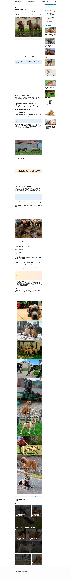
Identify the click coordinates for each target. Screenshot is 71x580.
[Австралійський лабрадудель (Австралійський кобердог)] (34, 540)
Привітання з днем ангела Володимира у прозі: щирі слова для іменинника (51, 21)
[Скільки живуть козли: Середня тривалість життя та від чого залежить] (50, 32)
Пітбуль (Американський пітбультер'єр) (49, 46)
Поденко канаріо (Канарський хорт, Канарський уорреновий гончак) (50, 56)
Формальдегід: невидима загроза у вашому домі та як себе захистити (50, 17)
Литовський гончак (48, 97)
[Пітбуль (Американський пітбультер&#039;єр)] (23, 516)
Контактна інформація (49, 569)
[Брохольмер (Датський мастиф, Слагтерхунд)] (20, 540)
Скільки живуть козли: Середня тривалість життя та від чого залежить (50, 35)
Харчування (37, 1)
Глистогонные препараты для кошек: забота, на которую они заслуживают (50, 127)
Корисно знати (43, 1)
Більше (47, 1)
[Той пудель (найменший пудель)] (37, 564)
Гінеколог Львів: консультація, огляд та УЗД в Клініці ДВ (51, 11)
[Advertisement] (21, 88)
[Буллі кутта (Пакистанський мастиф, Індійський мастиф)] (28, 528)
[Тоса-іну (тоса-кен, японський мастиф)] (37, 516)
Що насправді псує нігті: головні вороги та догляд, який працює (50, 14)
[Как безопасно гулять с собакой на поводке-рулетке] (49, 105)
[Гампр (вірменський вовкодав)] (28, 552)
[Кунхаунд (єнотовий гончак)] (23, 564)
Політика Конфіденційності (49, 571)
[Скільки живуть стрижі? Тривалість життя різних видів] (50, 75)
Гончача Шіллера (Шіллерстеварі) (48, 67)
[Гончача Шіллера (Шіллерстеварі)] (50, 65)
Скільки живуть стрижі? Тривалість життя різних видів (50, 77)
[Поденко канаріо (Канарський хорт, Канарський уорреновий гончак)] (50, 54)
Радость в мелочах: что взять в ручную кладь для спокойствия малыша (51, 8)
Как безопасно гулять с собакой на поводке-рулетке (50, 107)
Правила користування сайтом (50, 570)
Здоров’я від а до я (31, 1)
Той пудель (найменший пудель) (50, 117)
